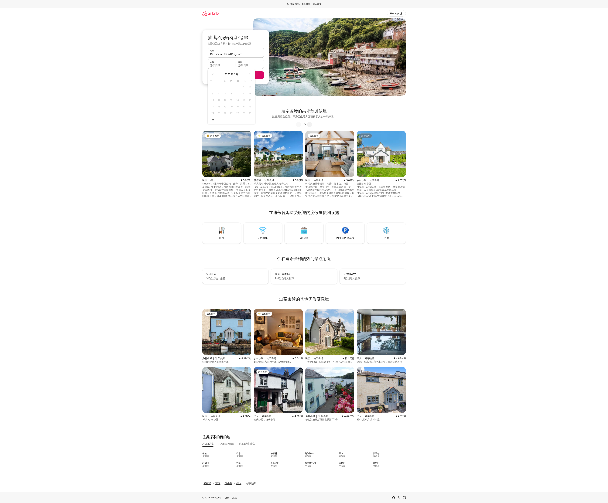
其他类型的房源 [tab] (226, 443)
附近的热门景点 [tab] (247, 443)
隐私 (227, 497)
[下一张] (309, 124)
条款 (234, 497)
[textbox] (221, 65)
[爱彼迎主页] (210, 13)
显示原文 (317, 4)
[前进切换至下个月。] (250, 74)
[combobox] (235, 54)
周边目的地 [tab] (207, 443)
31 (213, 119)
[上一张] (298, 124)
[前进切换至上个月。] (213, 74)
